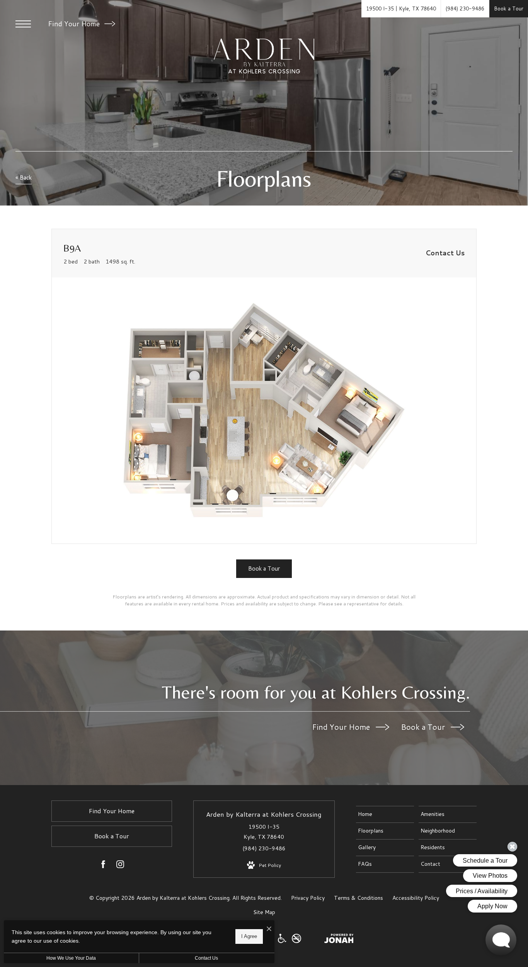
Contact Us (206, 958)
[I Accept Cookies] (269, 929)
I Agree (249, 936)
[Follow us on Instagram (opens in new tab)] (120, 865)
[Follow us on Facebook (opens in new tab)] (103, 865)
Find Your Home (75, 24)
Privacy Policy (308, 898)
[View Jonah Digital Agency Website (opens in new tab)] (339, 940)
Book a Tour (424, 726)
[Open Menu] (23, 23)
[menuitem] (385, 814)
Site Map (264, 912)
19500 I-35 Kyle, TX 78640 (264, 831)
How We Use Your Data (71, 958)
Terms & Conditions (358, 898)
